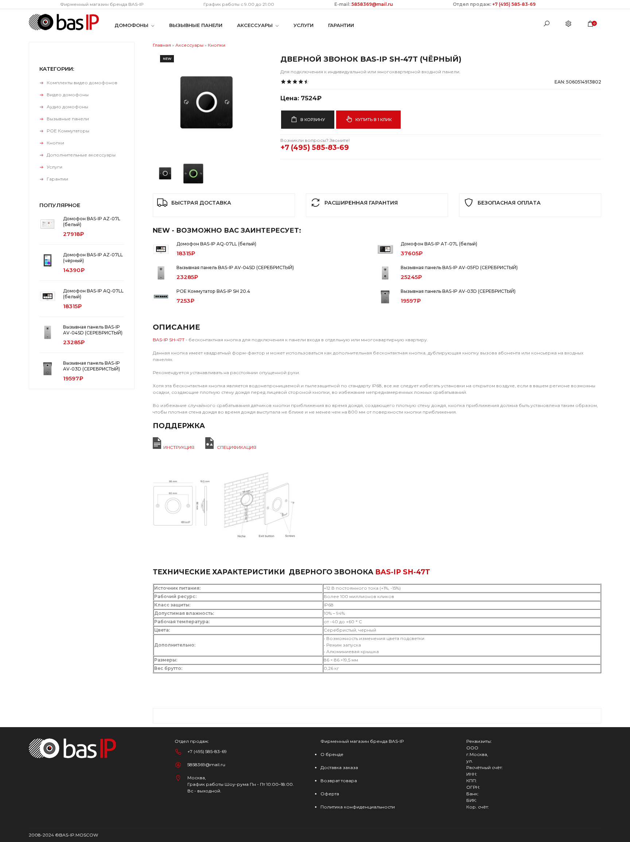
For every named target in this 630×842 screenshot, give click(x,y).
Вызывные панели (68, 118)
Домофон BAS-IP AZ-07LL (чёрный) (93, 257)
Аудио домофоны (67, 106)
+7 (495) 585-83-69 (514, 4)
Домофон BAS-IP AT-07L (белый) (439, 244)
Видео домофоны (68, 94)
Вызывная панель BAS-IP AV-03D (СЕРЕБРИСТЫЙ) (458, 291)
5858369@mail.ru (371, 4)
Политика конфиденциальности (357, 807)
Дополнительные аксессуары (81, 155)
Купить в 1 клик (373, 119)
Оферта (329, 793)
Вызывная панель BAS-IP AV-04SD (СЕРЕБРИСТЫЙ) (235, 267)
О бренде (331, 754)
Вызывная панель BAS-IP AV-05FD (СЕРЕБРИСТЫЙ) (459, 267)
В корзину (312, 119)
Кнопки (55, 142)
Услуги (54, 167)
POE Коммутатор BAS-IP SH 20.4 (213, 291)
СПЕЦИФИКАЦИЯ (236, 447)
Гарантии (57, 179)
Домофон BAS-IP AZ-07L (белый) (91, 221)
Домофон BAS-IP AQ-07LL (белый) (216, 244)
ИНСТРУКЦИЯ (178, 447)
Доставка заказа (339, 767)
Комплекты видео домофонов (82, 82)
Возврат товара (338, 780)
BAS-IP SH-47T (168, 339)
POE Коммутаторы (68, 130)
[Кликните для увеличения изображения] (207, 102)
